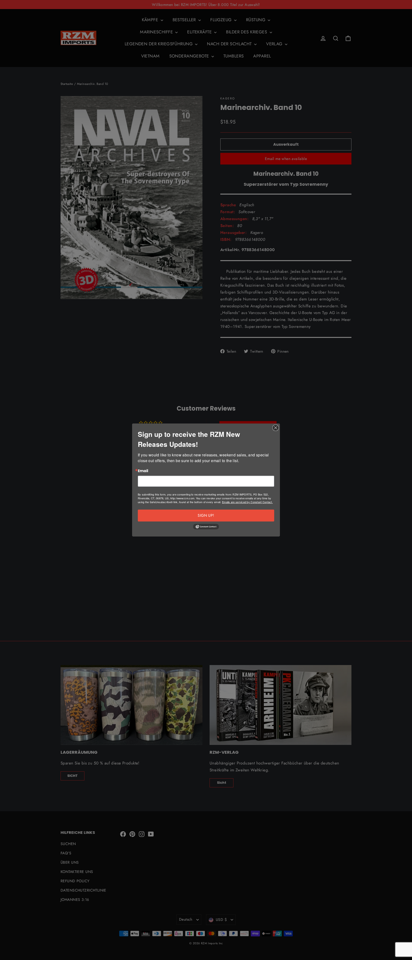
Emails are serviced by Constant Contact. (247, 502)
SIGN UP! (206, 515)
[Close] (275, 428)
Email (143, 471)
